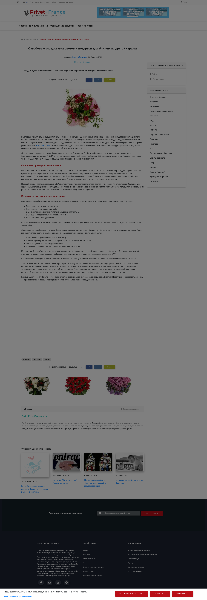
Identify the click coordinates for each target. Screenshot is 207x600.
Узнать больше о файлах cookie (18, 597)
